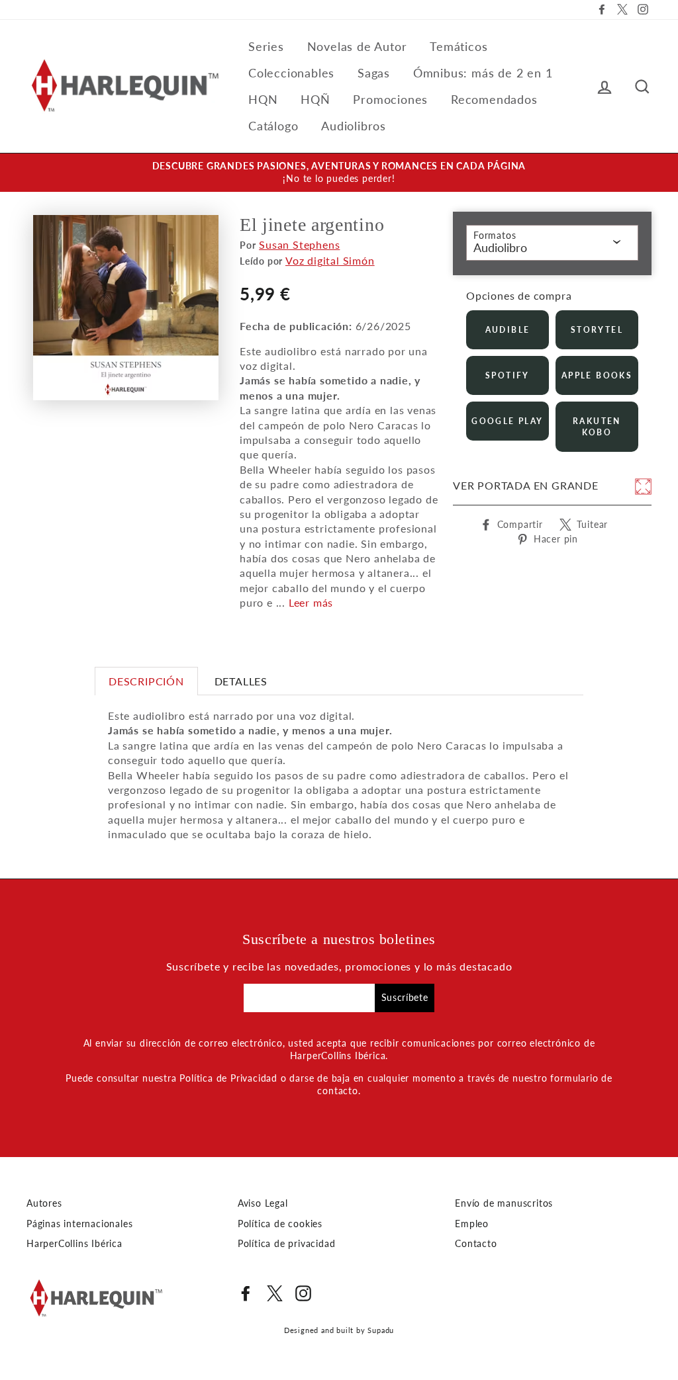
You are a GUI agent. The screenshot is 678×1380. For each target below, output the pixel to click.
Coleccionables (291, 72)
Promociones (390, 99)
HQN (262, 99)
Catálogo (273, 125)
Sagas (374, 72)
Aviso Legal (263, 1203)
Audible (507, 330)
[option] (339, 172)
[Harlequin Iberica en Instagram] (303, 1293)
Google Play (507, 421)
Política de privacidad (287, 1243)
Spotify (507, 375)
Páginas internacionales (79, 1224)
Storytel (597, 330)
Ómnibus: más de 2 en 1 (483, 72)
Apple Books (596, 375)
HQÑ (315, 99)
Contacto (476, 1243)
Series (266, 46)
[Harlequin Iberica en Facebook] (246, 1293)
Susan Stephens (299, 244)
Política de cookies (280, 1224)
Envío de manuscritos (504, 1203)
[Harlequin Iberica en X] (275, 1293)
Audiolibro (500, 247)
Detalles (241, 681)
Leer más (311, 602)
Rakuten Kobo (597, 426)
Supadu (380, 1330)
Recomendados (494, 99)
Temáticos (458, 46)
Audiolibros (353, 125)
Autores (44, 1203)
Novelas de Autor (357, 46)
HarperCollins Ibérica (74, 1243)
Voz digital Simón (330, 260)
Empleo (472, 1224)
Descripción (146, 681)
